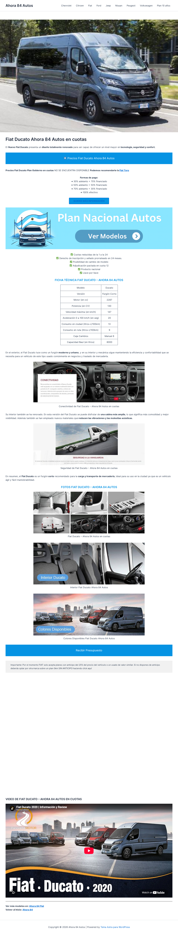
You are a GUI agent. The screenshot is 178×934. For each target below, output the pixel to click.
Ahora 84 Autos (19, 5)
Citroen (80, 5)
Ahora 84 (28, 909)
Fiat (90, 5)
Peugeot (131, 5)
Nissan (118, 5)
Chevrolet (66, 5)
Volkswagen (146, 5)
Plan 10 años (163, 5)
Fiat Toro (124, 170)
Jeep (108, 5)
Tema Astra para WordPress (115, 927)
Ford (99, 5)
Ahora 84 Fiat (36, 906)
